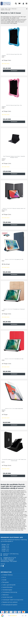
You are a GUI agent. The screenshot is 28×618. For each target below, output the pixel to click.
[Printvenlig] (26, 8)
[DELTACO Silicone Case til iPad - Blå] (14, 39)
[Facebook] (1, 566)
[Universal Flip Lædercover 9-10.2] (14, 444)
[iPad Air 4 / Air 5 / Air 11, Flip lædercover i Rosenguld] (14, 294)
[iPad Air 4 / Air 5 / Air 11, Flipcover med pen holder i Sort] (14, 193)
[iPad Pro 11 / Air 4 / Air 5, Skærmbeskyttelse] (14, 393)
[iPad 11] (14, 141)
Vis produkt (14, 70)
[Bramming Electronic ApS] (7, 3)
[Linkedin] (3, 566)
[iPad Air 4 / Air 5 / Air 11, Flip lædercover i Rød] (14, 344)
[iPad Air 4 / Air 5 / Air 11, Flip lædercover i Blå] (14, 244)
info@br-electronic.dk (8, 559)
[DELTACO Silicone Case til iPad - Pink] (14, 90)
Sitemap (3, 564)
